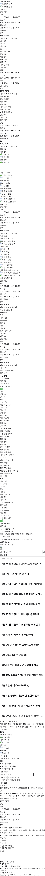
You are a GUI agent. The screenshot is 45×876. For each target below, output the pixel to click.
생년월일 (3, 777)
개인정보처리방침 (6, 846)
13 (26, 724)
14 (34, 724)
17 (13, 727)
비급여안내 (4, 843)
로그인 (2, 851)
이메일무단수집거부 (7, 848)
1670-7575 (4, 36)
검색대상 (3, 552)
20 (40, 727)
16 (5, 727)
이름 (1, 771)
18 (21, 727)
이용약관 (3, 840)
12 (18, 724)
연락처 (2, 774)
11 (11, 724)
